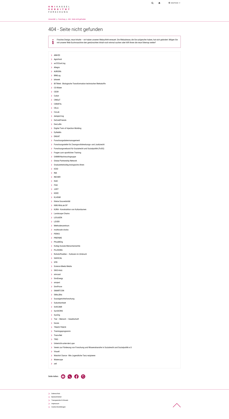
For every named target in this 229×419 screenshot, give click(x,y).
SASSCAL (58, 258)
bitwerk (57, 79)
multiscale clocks (61, 230)
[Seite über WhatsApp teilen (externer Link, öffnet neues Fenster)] (70, 378)
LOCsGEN (58, 217)
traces (56, 323)
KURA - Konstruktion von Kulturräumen (70, 209)
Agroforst (58, 59)
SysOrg (57, 315)
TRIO (56, 339)
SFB (55, 262)
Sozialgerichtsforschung (64, 299)
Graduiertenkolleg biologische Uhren (69, 165)
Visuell (57, 351)
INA (55, 173)
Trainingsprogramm (62, 331)
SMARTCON (59, 290)
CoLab (56, 112)
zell (55, 364)
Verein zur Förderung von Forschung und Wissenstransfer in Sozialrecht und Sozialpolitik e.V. (93, 347)
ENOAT (57, 136)
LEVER (57, 221)
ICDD (56, 169)
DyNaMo (57, 132)
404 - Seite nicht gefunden (77, 19)
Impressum (55, 403)
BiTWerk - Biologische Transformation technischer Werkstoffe (80, 83)
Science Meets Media (63, 266)
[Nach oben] (177, 405)
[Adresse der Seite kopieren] (83, 378)
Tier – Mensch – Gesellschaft (66, 319)
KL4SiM (57, 197)
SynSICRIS (58, 311)
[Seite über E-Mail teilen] (63, 378)
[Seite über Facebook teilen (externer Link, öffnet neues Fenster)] (76, 378)
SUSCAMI (58, 307)
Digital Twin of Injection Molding (67, 128)
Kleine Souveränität (62, 201)
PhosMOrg (58, 242)
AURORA (57, 71)
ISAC (56, 181)
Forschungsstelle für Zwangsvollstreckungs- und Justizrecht (79, 144)
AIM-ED (57, 55)
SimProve (58, 286)
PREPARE (58, 238)
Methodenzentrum (61, 226)
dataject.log (59, 116)
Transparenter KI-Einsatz (59, 400)
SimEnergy (58, 278)
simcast (57, 274)
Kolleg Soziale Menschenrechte (67, 246)
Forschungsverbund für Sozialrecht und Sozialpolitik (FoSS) (79, 148)
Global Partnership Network (65, 161)
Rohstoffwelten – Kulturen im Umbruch (70, 254)
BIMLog (57, 75)
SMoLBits (58, 295)
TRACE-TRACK (60, 327)
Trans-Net (58, 335)
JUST (56, 189)
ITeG (56, 185)
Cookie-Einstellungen (58, 407)
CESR (56, 92)
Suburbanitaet (60, 303)
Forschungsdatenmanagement (67, 140)
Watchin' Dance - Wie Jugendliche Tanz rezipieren (74, 355)
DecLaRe (57, 124)
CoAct (56, 96)
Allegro (57, 67)
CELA (56, 108)
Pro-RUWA (58, 250)
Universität (51, 19)
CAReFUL (58, 104)
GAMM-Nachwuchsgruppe (65, 157)
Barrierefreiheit (56, 397)
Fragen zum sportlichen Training (67, 152)
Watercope (58, 359)
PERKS (57, 234)
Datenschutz (55, 393)
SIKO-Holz (58, 270)
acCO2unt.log (59, 63)
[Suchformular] (152, 3)
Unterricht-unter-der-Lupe (64, 343)
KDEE (56, 193)
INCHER (57, 177)
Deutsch (176, 3)
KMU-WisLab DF (61, 205)
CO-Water (58, 88)
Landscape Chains (62, 213)
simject (57, 282)
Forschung (61, 19)
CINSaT (57, 100)
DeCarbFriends (60, 120)
